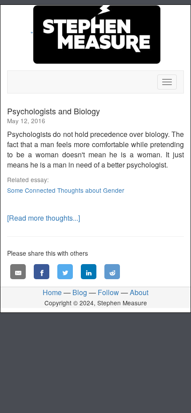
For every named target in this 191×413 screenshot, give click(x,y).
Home (52, 292)
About (139, 292)
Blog (79, 292)
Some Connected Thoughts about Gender (65, 190)
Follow (108, 292)
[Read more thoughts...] (43, 218)
